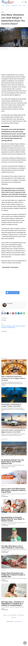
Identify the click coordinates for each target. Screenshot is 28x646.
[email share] (10, 313)
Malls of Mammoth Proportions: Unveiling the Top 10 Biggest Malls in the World (13, 378)
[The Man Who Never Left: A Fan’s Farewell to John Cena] (14, 534)
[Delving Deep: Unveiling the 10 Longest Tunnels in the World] (14, 395)
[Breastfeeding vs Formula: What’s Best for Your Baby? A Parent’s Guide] (14, 506)
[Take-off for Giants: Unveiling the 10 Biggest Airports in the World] (14, 420)
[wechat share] (24, 313)
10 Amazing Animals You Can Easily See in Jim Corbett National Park (12, 461)
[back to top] (25, 643)
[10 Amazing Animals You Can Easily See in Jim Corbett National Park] (14, 448)
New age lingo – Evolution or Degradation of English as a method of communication (12, 603)
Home (3, 5)
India (20, 5)
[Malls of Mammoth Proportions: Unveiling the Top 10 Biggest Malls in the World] (14, 367)
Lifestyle (8, 5)
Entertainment (14, 5)
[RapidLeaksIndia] (7, 2)
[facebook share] (2, 313)
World (6, 9)
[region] (14, 62)
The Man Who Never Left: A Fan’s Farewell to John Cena (12, 547)
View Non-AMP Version (17, 621)
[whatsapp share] (18, 313)
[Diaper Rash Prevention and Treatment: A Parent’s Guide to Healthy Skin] (14, 561)
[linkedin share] (16, 313)
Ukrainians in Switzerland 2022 (8, 327)
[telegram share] (21, 313)
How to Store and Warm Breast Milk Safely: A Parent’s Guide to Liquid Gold (13, 490)
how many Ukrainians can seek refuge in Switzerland (13, 326)
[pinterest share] (13, 313)
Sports (24, 5)
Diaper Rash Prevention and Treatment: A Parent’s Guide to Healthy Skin (13, 574)
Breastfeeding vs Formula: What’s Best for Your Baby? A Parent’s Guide (12, 519)
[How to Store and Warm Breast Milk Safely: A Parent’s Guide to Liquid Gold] (14, 477)
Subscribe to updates (13, 292)
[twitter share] (8, 313)
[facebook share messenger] (5, 313)
